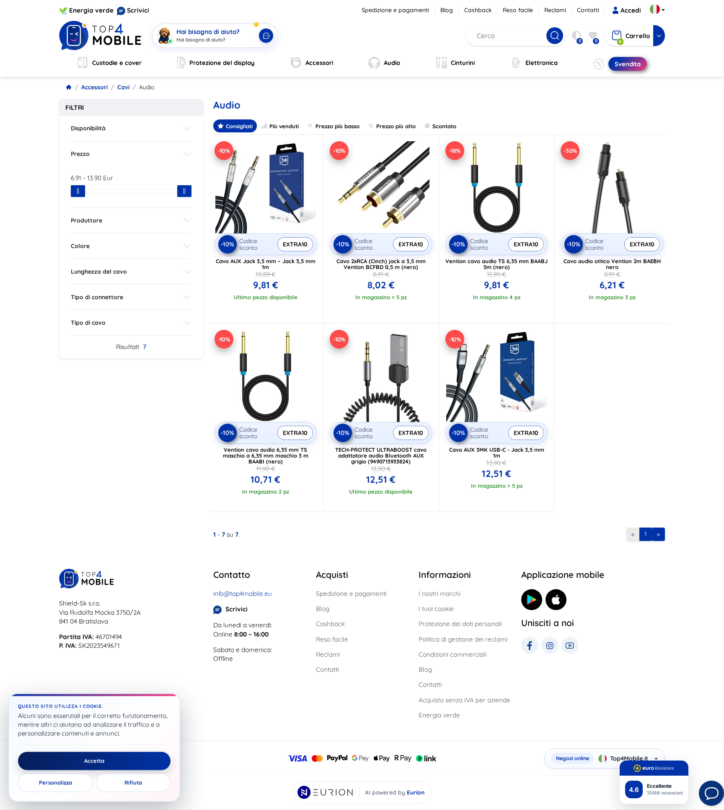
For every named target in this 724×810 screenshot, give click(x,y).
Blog (446, 10)
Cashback (478, 10)
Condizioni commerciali (452, 654)
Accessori (94, 87)
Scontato (444, 126)
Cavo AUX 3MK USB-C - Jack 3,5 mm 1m (496, 452)
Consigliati (239, 126)
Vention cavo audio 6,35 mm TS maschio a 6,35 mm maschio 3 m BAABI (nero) (265, 455)
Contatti (588, 10)
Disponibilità (88, 128)
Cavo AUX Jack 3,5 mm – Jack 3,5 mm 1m (265, 264)
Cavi (123, 87)
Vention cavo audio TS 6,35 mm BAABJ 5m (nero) (496, 264)
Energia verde (91, 10)
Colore (80, 246)
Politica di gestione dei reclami (463, 639)
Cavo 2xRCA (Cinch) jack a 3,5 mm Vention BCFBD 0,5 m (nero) (381, 264)
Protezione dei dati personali (460, 624)
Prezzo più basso (337, 126)
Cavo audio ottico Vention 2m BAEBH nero (612, 264)
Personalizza (55, 782)
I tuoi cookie (436, 609)
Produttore (86, 220)
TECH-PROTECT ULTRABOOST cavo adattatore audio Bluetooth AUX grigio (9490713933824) (381, 455)
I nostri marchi (439, 594)
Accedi (631, 10)
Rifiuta (133, 782)
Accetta (94, 761)
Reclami (555, 10)
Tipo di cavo (88, 322)
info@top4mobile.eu (242, 594)
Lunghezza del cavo (99, 271)
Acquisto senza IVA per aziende (464, 700)
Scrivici (138, 10)
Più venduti (284, 126)
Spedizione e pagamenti (395, 10)
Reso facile (518, 10)
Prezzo (80, 154)
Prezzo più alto (396, 126)
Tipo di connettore (97, 297)
